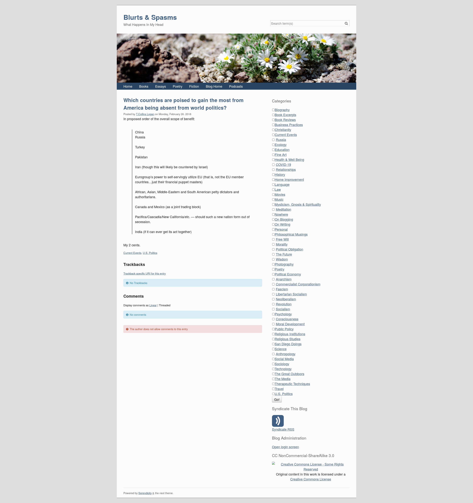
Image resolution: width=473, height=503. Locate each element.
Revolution (284, 304)
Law (278, 189)
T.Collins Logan (145, 114)
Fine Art (281, 154)
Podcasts (236, 86)
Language (282, 184)
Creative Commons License (310, 479)
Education (282, 149)
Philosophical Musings (291, 234)
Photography (284, 264)
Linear (153, 305)
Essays (160, 86)
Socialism (283, 308)
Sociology (282, 363)
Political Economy (288, 274)
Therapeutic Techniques (292, 383)
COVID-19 (283, 164)
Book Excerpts (285, 114)
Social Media (284, 358)
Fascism (282, 289)
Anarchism (284, 279)
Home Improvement (289, 179)
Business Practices (289, 124)
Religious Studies (287, 338)
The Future (284, 254)
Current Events (132, 253)
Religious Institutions (290, 333)
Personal (281, 229)
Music (279, 199)
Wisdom (282, 259)
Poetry (177, 86)
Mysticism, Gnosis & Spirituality (298, 204)
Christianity (283, 129)
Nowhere (281, 214)
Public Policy (284, 328)
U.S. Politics (150, 253)
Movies (280, 194)
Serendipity (145, 493)
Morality (281, 244)
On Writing (282, 224)
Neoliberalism (286, 299)
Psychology (283, 313)
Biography (282, 109)
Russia (281, 139)
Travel (279, 388)
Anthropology (285, 353)
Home (127, 86)
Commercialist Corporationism (298, 284)
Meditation (283, 209)
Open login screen (285, 446)
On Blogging (284, 219)
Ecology (281, 144)
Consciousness (287, 318)
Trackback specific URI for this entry (144, 273)
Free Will (282, 239)
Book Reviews (285, 119)
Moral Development (290, 323)
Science (281, 348)
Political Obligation (289, 249)
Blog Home (214, 86)
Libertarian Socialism (291, 294)
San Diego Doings (288, 343)
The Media (282, 378)
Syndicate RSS (283, 429)
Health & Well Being (289, 159)
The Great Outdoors (289, 373)
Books (143, 86)
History (280, 174)
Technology (283, 368)
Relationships (286, 169)
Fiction (194, 86)
